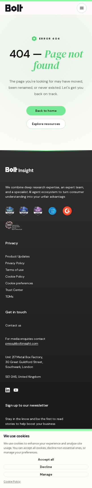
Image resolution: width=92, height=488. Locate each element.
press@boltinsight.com (21, 343)
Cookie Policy (14, 276)
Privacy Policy (15, 263)
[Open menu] (82, 8)
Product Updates (17, 256)
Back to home (45, 111)
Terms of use (14, 270)
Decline (46, 467)
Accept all (46, 459)
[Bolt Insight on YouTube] (15, 390)
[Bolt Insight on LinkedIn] (7, 390)
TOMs (9, 297)
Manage (46, 474)
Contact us (13, 325)
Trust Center (14, 290)
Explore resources (46, 124)
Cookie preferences (19, 283)
